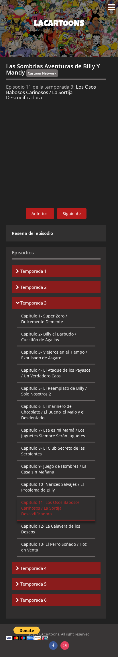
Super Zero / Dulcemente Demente (44, 318)
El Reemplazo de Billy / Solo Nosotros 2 (54, 391)
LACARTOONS (59, 24)
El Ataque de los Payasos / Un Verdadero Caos (56, 373)
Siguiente (72, 213)
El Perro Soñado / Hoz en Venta (54, 547)
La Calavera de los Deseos (50, 529)
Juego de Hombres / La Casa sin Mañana (53, 469)
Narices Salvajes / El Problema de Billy (52, 487)
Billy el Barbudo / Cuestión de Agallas (48, 336)
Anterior (40, 213)
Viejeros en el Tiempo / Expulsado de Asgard (54, 354)
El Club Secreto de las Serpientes (53, 451)
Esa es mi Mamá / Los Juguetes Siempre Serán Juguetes (53, 432)
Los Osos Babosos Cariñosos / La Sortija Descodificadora (50, 508)
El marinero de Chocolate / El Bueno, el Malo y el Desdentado (52, 411)
